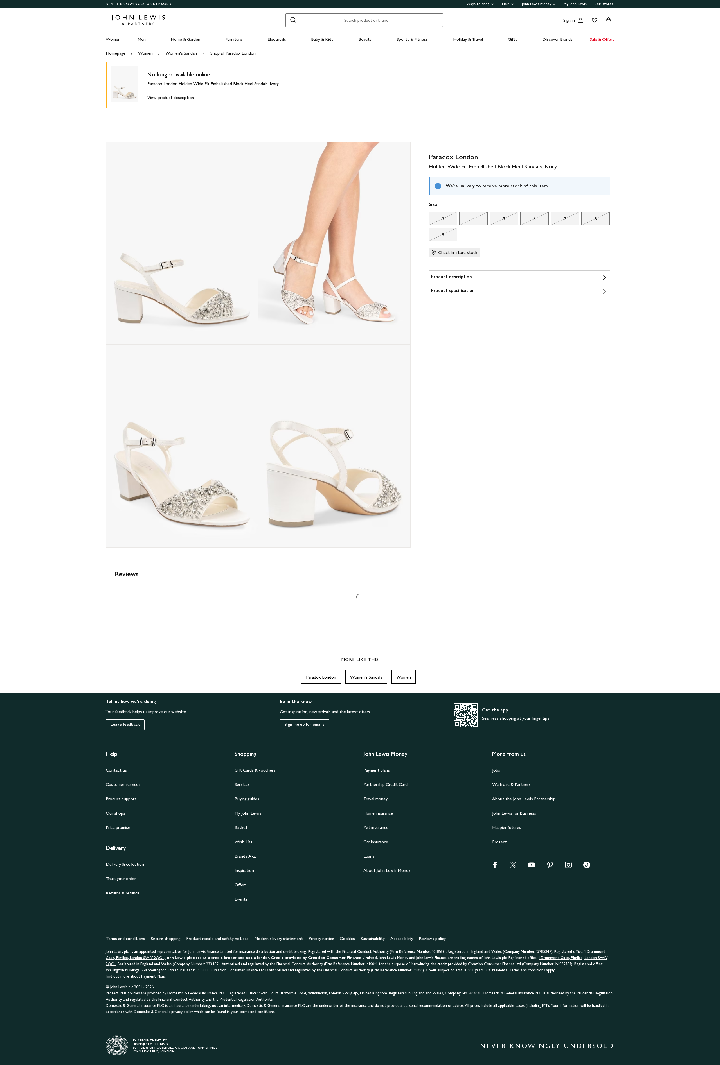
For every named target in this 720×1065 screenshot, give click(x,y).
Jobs (496, 770)
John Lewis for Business (514, 813)
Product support (121, 798)
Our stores (604, 4)
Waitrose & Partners (511, 784)
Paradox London (321, 677)
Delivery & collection (125, 864)
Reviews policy (432, 938)
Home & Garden (185, 39)
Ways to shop (478, 4)
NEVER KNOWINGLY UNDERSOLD (139, 4)
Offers (241, 884)
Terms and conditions (125, 938)
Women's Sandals (181, 53)
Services (242, 784)
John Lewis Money (536, 4)
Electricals (276, 39)
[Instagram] (568, 866)
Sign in (569, 20)
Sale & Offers (602, 39)
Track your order (121, 878)
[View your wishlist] (593, 20)
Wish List (244, 841)
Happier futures (506, 827)
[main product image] (129, 84)
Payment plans (376, 770)
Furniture (233, 39)
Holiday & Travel (468, 39)
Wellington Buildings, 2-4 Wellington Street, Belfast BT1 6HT (158, 970)
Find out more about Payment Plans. (136, 976)
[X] (513, 866)
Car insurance (375, 841)
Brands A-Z (245, 856)
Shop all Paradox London (233, 53)
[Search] (293, 20)
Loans (368, 856)
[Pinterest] (550, 866)
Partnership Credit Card (385, 784)
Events (241, 899)
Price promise (118, 827)
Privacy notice (321, 938)
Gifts (512, 39)
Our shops (115, 813)
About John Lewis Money (386, 870)
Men (142, 39)
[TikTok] (586, 866)
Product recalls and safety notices (217, 938)
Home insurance (378, 813)
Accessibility (401, 938)
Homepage (115, 53)
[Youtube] (531, 866)
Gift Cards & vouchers (255, 770)
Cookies (347, 938)
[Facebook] (495, 866)
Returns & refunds (123, 893)
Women (113, 39)
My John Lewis (575, 4)
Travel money (375, 798)
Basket (241, 827)
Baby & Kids (322, 39)
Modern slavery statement (278, 938)
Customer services (123, 784)
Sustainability (373, 938)
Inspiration (244, 870)
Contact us (116, 770)
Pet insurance (375, 827)
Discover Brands (557, 39)
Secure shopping (166, 938)
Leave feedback (125, 724)
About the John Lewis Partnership (523, 798)
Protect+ (500, 841)
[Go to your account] (580, 20)
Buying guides (247, 798)
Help (506, 4)
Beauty (365, 39)
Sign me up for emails (305, 724)
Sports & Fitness (412, 39)
